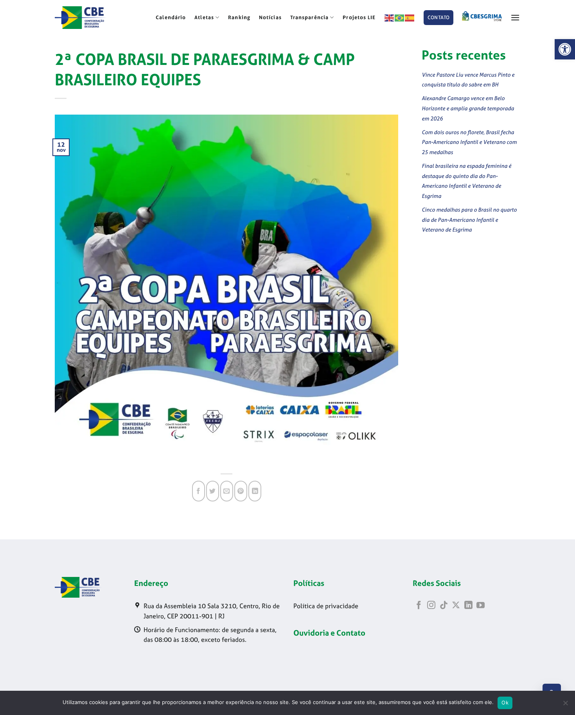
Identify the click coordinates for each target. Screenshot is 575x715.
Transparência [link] (309, 17)
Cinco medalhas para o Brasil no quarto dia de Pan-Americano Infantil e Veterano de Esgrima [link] (469, 219)
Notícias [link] (270, 17)
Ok (505, 702)
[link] (565, 49)
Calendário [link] (171, 17)
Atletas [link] (204, 17)
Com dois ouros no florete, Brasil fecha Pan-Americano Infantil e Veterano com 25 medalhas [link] (469, 142)
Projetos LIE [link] (359, 17)
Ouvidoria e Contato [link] (329, 632)
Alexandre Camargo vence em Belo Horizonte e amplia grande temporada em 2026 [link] (468, 108)
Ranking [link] (239, 17)
